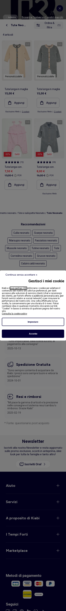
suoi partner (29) (18, 288)
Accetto (33, 334)
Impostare (33, 322)
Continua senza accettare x (21, 274)
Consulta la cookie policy (14, 313)
